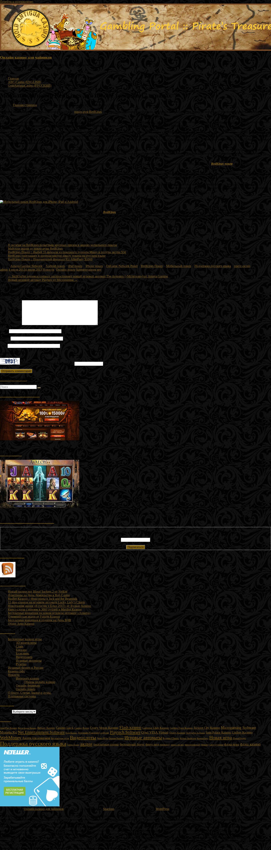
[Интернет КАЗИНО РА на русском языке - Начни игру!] (39, 439)
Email (5, 338)
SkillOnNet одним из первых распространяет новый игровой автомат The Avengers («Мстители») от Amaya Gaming (88, 276)
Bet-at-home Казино (27, 728)
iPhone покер (94, 266)
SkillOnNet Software (195, 733)
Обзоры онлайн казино (39, 682)
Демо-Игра (102, 738)
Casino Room (81, 727)
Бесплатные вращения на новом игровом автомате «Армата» (49, 613)
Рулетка (21, 664)
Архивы (5, 711)
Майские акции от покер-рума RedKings (35, 248)
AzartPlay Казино (8, 728)
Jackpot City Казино (207, 727)
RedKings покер (222, 163)
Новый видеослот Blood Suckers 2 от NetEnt (37, 591)
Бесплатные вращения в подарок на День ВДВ (39, 620)
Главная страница (25, 105)
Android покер (55, 266)
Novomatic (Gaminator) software (93, 732)
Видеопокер (24, 657)
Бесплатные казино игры (25, 639)
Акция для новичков (36, 738)
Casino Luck (65, 728)
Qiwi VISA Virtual (154, 732)
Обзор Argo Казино (21, 623)
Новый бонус (239, 738)
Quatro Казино (177, 732)
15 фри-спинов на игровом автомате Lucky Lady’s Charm (46, 602)
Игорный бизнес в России (25, 667)
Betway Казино (46, 727)
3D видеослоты (26, 642)
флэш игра (231, 744)
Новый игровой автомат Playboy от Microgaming (43, 280)
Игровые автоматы (29, 660)
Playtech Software (125, 732)
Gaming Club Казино (155, 727)
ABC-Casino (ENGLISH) (24, 82)
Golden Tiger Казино (181, 728)
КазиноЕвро (203, 738)
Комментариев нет (88, 269)
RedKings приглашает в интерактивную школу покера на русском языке (57, 255)
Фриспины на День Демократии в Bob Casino (39, 595)
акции (86, 744)
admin (4, 269)
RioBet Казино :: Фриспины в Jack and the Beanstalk (42, 598)
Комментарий (10, 324)
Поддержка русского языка (212, 266)
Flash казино (130, 727)
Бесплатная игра (60, 738)
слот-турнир (216, 744)
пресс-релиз (242, 266)
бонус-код (152, 744)
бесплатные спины (106, 744)
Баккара (21, 650)
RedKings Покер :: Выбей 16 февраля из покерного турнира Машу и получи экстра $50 (67, 252)
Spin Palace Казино (218, 732)
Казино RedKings (188, 738)
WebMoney (10, 737)
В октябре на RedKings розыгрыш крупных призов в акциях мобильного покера (62, 245)
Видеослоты (83, 737)
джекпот (165, 744)
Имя (4, 331)
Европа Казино (116, 738)
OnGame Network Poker (122, 266)
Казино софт (16, 671)
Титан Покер (73, 745)
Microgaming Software (238, 727)
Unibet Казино (242, 732)
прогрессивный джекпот (197, 744)
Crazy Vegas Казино (104, 728)
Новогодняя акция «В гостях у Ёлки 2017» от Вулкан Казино (49, 606)
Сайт (3, 345)
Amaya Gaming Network (26, 266)
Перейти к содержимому (17, 1)
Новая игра (220, 737)
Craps (19, 646)
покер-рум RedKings (88, 111)
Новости (48, 269)
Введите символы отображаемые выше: (47, 363)
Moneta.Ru (8, 732)
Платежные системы (22, 696)
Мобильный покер (178, 266)
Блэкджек (22, 653)
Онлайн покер (65, 269)
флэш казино (250, 744)
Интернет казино (27, 678)
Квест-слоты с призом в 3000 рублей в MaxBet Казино (45, 609)
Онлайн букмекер (28, 685)
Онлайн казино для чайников (26, 57)
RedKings (109, 212)
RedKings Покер (152, 266)
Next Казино (71, 733)
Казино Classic (171, 738)
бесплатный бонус (132, 744)
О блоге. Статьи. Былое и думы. (29, 692)
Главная (13, 78)
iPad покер (75, 266)
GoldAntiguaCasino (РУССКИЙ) (29, 85)
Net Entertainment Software (41, 732)
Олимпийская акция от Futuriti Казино (34, 616)
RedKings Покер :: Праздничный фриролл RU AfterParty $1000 (50, 259)
